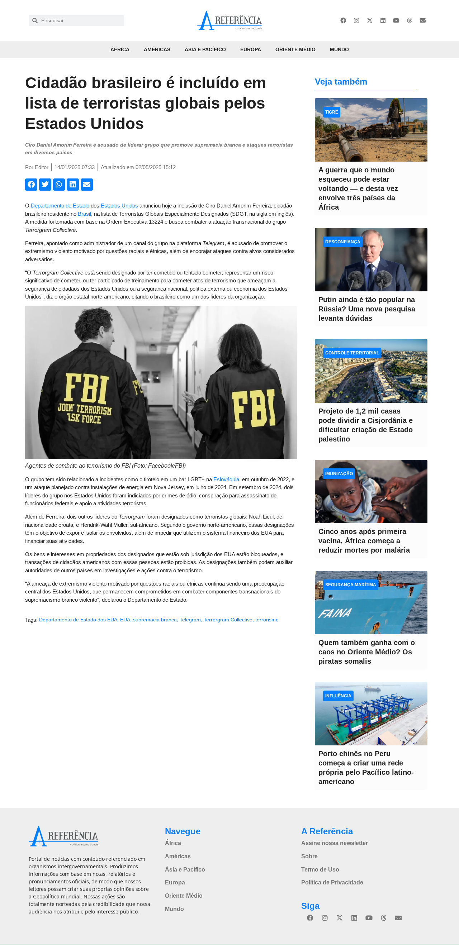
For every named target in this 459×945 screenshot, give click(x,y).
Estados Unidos (119, 205)
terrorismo (267, 619)
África (119, 49)
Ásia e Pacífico (205, 49)
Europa (250, 49)
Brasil (84, 214)
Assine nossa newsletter (334, 843)
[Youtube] (396, 20)
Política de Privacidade (332, 882)
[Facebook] (343, 20)
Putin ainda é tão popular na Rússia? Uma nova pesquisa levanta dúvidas (366, 309)
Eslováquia (226, 479)
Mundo (339, 49)
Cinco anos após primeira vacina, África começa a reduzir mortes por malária (364, 541)
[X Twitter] (369, 20)
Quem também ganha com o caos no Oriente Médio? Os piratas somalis (366, 652)
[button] (31, 184)
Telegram (190, 619)
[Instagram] (356, 20)
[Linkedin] (383, 20)
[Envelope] (423, 20)
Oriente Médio (295, 49)
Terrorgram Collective (228, 619)
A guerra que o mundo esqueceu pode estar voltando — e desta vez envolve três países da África (358, 188)
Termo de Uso (320, 870)
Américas (157, 49)
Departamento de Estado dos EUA (78, 619)
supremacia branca (155, 619)
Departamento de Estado (60, 205)
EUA (125, 619)
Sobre (309, 856)
